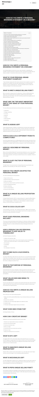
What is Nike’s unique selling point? (10, 36)
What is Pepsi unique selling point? (11, 60)
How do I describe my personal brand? (11, 41)
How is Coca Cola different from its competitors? (12, 40)
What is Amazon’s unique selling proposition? (13, 57)
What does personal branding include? (11, 47)
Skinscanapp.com (6, 3)
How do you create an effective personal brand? (12, 43)
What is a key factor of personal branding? (11, 42)
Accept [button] (10, 394)
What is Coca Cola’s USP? (9, 46)
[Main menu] (30, 3)
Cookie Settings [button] (4, 394)
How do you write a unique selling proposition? (13, 53)
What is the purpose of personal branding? (12, 50)
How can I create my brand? (9, 55)
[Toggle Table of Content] (29, 33)
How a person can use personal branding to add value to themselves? (17, 48)
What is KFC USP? (8, 56)
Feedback (34, 2)
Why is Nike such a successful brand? (11, 49)
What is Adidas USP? (8, 39)
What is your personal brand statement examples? (13, 35)
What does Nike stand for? (9, 54)
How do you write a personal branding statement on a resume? (15, 34)
